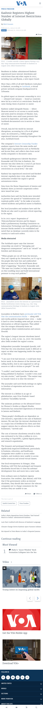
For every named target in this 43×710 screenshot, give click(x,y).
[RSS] (22, 677)
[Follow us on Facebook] (3, 677)
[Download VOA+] (21, 650)
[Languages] (26, 707)
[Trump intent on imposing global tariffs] (21, 577)
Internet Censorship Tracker (26, 144)
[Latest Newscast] (7, 707)
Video (6, 562)
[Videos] (16, 707)
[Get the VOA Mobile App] (21, 619)
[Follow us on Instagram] (18, 677)
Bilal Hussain (8, 24)
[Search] (36, 707)
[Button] (39, 34)
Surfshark (26, 86)
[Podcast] (27, 677)
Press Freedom (7, 9)
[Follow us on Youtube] (13, 677)
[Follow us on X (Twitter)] (8, 677)
